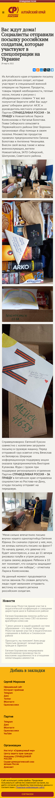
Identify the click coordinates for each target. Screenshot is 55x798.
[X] (45, 69)
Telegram (8, 693)
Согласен (27, 794)
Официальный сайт (13, 687)
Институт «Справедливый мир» (19, 750)
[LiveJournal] (48, 69)
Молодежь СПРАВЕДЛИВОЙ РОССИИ (17, 757)
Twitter (7, 699)
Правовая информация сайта (30, 787)
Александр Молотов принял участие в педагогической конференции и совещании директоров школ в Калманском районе (27, 608)
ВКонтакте (9, 702)
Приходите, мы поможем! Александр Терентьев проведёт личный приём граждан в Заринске (24, 643)
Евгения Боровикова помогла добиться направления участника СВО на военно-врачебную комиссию (25, 618)
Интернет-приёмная (14, 690)
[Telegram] (52, 69)
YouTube (8, 733)
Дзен (6, 696)
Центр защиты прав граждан (18, 753)
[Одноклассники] (37, 69)
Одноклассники (11, 705)
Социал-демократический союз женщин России (19, 763)
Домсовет (9, 767)
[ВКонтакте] (34, 69)
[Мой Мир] (41, 69)
